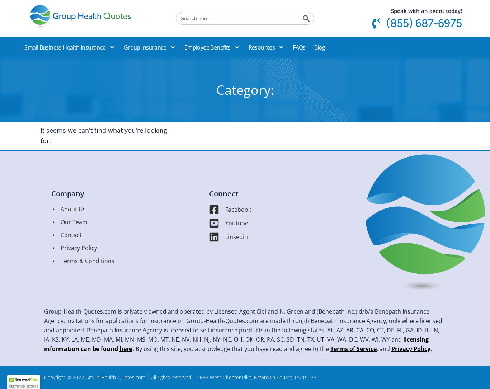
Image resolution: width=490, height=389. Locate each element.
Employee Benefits (207, 47)
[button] (341, 41)
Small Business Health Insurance (64, 47)
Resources (262, 47)
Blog (319, 47)
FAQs (299, 47)
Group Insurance (145, 47)
